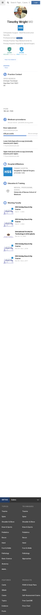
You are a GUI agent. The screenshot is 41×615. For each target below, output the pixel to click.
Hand (3, 543)
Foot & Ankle (6, 548)
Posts (4, 611)
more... (4, 569)
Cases (4, 595)
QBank (4, 590)
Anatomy (5, 564)
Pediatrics (5, 532)
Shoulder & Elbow (8, 522)
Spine (4, 517)
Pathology (5, 553)
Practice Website (10, 59)
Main (6, 68)
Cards (4, 585)
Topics (4, 601)
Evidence (5, 606)
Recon (4, 538)
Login (36, 2)
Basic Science (7, 559)
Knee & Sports (7, 527)
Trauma (4, 511)
